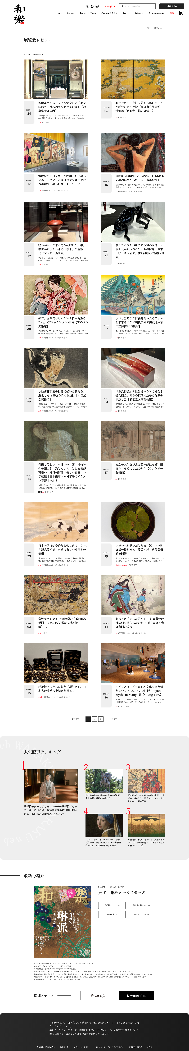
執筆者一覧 (64, 1047)
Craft (40, 697)
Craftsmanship (156, 12)
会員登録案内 (171, 6)
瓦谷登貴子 (133, 565)
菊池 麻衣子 (46, 122)
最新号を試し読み (140, 905)
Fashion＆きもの (109, 12)
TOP (148, 28)
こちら (73, 969)
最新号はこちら (111, 905)
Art (59, 12)
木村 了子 (49, 492)
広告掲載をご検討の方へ (46, 1047)
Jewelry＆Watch (88, 12)
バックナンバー (140, 914)
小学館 (149, 1047)
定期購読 (110, 914)
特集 (172, 12)
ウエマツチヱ (124, 706)
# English (110, 6)
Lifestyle (139, 12)
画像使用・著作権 (135, 1047)
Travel (126, 12)
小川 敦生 (122, 117)
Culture (70, 12)
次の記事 (113, 719)
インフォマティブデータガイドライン (110, 1047)
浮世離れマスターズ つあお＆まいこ (55, 190)
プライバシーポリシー (82, 1047)
